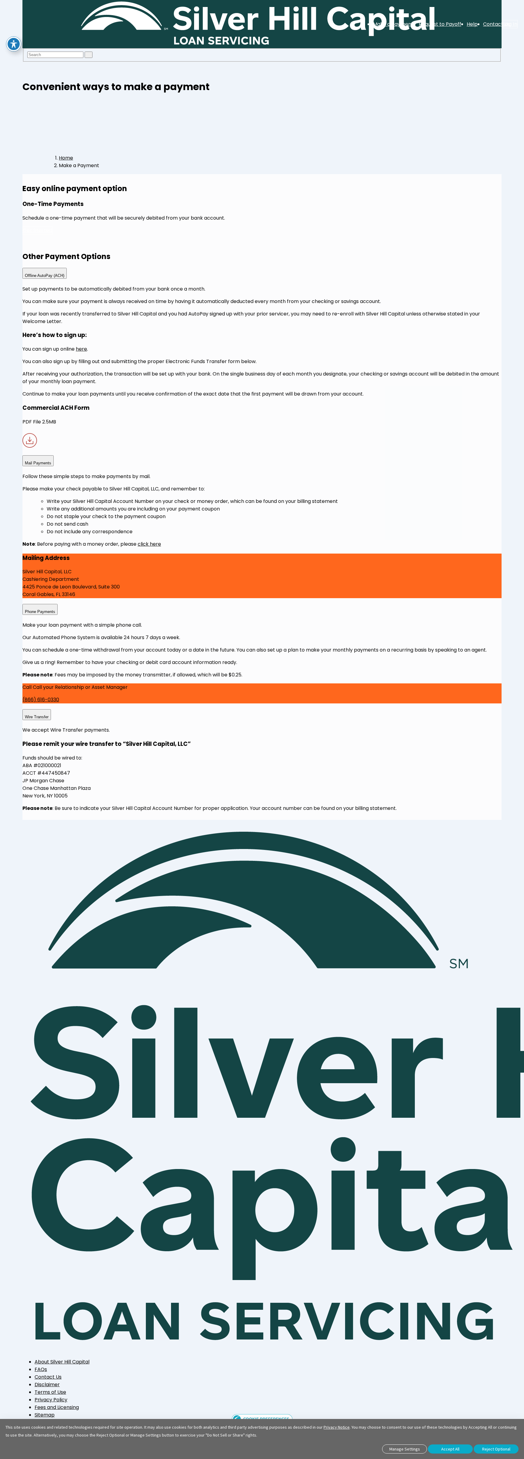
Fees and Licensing (57, 1407)
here (81, 348)
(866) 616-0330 (40, 699)
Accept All (450, 1449)
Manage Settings (404, 1449)
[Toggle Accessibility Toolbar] (13, 44)
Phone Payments (40, 611)
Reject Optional (496, 1449)
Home (66, 157)
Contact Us (48, 1376)
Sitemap (45, 1414)
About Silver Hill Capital (62, 1361)
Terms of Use (50, 1392)
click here (149, 544)
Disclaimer (47, 1384)
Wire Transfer (37, 717)
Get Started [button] (37, 230)
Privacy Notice (337, 1427)
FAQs (41, 1369)
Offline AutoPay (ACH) (44, 275)
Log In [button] (510, 24)
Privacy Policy (51, 1399)
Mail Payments (38, 463)
